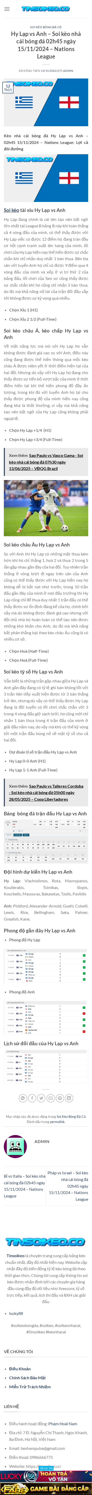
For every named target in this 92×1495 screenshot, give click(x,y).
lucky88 (16, 1313)
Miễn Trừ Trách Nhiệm (30, 1386)
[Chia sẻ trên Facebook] (32, 1098)
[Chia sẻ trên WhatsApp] (23, 1098)
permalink (57, 1122)
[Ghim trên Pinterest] (60, 1098)
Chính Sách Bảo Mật (27, 1377)
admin (68, 70)
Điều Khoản (20, 1368)
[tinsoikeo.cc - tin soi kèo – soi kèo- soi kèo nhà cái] (46, 9)
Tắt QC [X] (46, 1468)
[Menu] (7, 9)
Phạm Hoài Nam (62, 1423)
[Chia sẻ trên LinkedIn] (69, 1098)
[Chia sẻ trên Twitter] (41, 1098)
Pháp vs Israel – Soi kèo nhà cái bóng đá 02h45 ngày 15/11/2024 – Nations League (68, 1185)
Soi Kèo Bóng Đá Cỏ (46, 27)
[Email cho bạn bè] (51, 1098)
